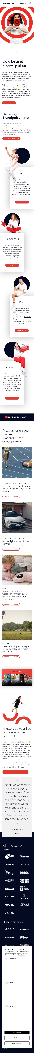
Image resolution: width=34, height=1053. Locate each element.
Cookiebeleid (5, 1048)
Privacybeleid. (21, 955)
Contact (22, 3)
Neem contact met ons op (15, 772)
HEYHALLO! (8, 102)
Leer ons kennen (11, 138)
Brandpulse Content (23, 190)
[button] (15, 833)
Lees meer (21, 202)
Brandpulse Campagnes (10, 251)
